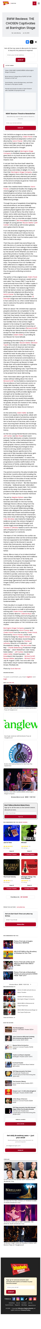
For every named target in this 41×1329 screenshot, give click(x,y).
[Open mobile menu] (39, 3)
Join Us (30, 1303)
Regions (17, 1305)
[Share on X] (31, 42)
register (29, 677)
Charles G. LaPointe (10, 528)
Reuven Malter (28, 223)
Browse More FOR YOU (19, 984)
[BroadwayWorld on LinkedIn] (22, 1299)
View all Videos (8, 1017)
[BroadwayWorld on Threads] (30, 1299)
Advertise (12, 1303)
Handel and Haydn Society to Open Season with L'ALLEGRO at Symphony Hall (18, 89)
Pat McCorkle (26, 645)
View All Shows (20, 1119)
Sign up (20, 1150)
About (18, 1303)
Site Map (24, 1305)
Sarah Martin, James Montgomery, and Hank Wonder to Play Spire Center (19, 83)
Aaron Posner (17, 141)
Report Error (32, 1305)
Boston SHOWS (8, 1022)
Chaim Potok (27, 137)
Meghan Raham (18, 497)
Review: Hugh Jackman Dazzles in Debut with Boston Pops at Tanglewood (20, 1244)
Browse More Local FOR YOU (23, 797)
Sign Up (20, 60)
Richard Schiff (31, 328)
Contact (23, 1303)
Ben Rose (20, 220)
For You (11, 682)
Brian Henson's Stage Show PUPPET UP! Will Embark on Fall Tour (18, 77)
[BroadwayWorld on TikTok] (26, 1299)
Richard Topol (30, 658)
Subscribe (20, 924)
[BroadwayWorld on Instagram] (18, 1299)
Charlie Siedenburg (15, 648)
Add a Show (20, 1124)
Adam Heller (18, 335)
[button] (34, 3)
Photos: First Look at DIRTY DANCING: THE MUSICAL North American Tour (18, 1223)
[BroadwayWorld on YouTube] (34, 1299)
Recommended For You (10, 935)
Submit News (9, 1305)
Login (29, 3)
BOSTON (13, 3)
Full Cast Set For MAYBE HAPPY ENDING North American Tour (19, 1180)
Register (24, 3)
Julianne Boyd (26, 614)
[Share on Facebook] (27, 42)
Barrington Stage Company (21, 172)
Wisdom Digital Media (25, 1308)
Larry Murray (21, 907)
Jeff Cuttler (7, 436)
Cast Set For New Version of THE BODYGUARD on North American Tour (20, 1202)
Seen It (11, 851)
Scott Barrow (15, 669)
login (5, 679)
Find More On (19, 897)
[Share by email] (36, 42)
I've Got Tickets (12, 854)
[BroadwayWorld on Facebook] (13, 1299)
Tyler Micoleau (8, 519)
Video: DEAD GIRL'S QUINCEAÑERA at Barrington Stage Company (19, 71)
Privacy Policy (25, 1310)
